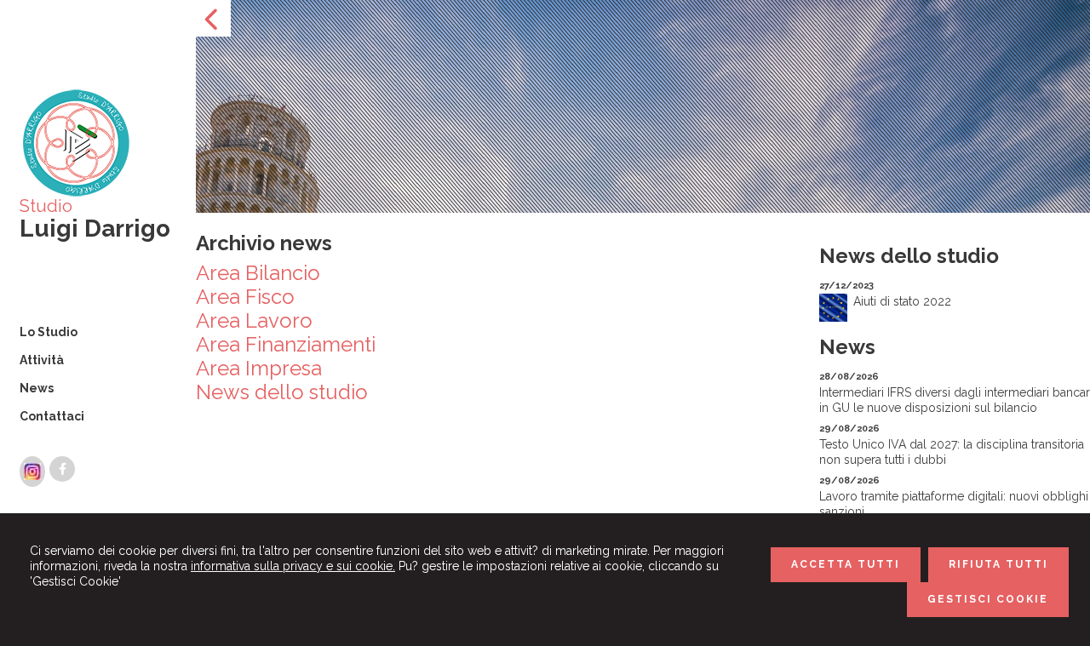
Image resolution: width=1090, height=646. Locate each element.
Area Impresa (259, 368)
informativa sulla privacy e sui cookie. (293, 566)
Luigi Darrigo (95, 228)
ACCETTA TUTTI (845, 564)
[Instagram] (32, 471)
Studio (46, 206)
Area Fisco (245, 296)
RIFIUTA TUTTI (998, 564)
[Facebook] (62, 469)
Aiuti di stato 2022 (902, 301)
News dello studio (282, 392)
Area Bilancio (258, 272)
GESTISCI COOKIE (987, 599)
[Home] (75, 194)
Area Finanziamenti (286, 344)
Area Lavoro (254, 320)
